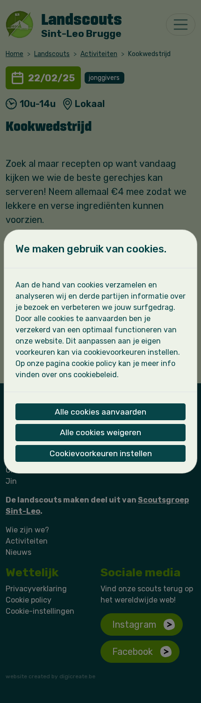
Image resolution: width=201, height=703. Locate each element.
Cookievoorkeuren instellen (101, 453)
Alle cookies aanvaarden (100, 411)
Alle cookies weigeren (100, 432)
